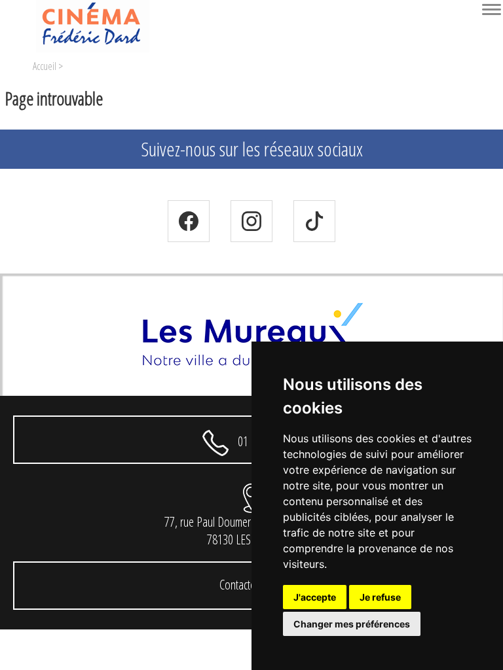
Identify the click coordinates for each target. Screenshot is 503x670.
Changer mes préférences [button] (351, 623)
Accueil (44, 66)
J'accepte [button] (314, 597)
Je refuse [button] (380, 597)
